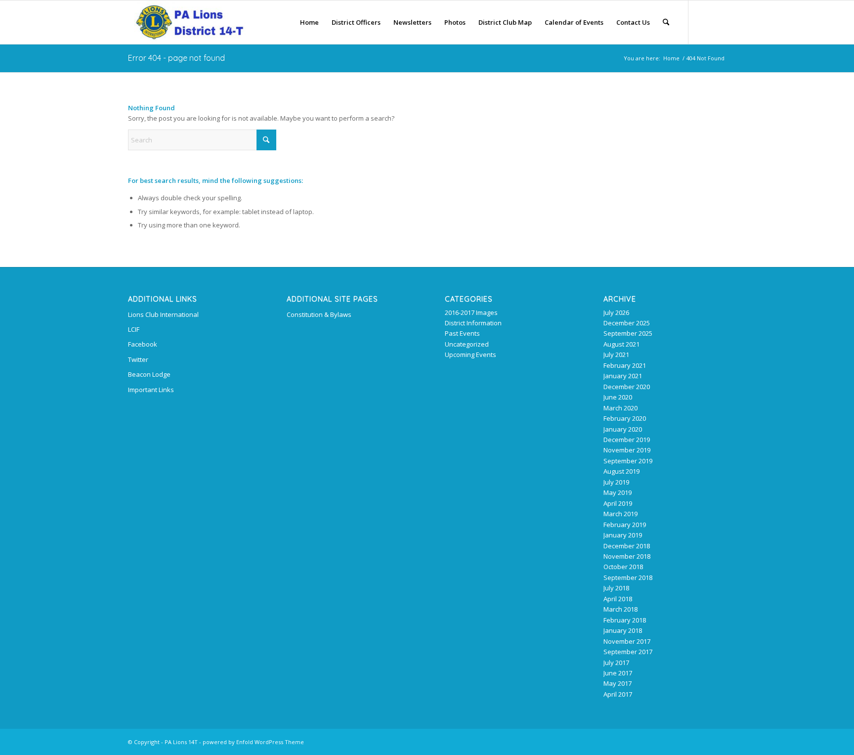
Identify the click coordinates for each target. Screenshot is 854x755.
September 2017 (627, 651)
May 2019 (617, 492)
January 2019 (622, 535)
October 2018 (623, 566)
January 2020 (622, 429)
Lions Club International (163, 314)
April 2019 (617, 503)
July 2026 (616, 312)
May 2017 (617, 683)
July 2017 (616, 662)
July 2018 (616, 587)
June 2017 (617, 672)
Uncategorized (467, 344)
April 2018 (617, 598)
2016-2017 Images (471, 312)
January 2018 (622, 630)
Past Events (462, 333)
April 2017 (617, 694)
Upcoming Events (470, 354)
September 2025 (627, 333)
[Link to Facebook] (718, 21)
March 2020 (620, 407)
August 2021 (621, 344)
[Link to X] (703, 21)
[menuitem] (309, 22)
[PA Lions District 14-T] (187, 22)
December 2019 (626, 439)
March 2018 (620, 609)
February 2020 (624, 418)
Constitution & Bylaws (319, 314)
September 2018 (627, 577)
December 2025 (626, 322)
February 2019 (624, 524)
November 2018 (626, 556)
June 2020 (617, 397)
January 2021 (622, 375)
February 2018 (624, 620)
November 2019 (626, 449)
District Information (473, 322)
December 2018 (626, 545)
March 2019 (620, 513)
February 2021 (624, 365)
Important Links (151, 389)
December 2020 (626, 386)
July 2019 (616, 482)
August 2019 (621, 471)
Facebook (142, 344)
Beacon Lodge (149, 374)
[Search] (666, 22)
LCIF (133, 329)
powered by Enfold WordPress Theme (253, 742)
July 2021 (616, 354)
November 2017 (626, 641)
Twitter (138, 359)
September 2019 (627, 460)
